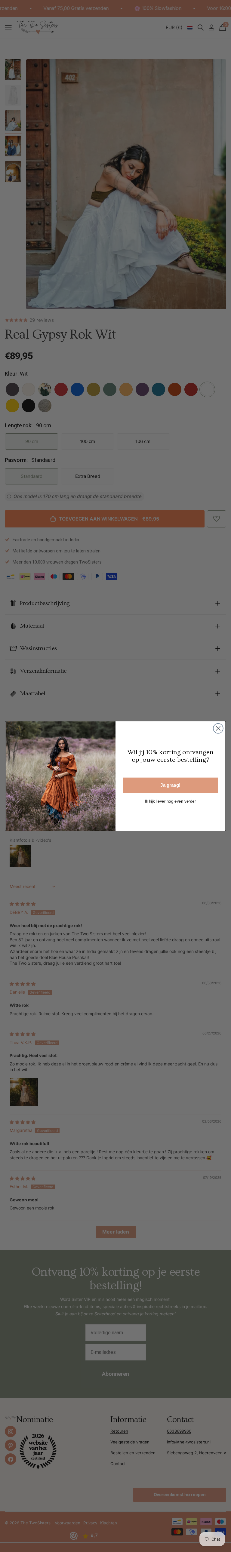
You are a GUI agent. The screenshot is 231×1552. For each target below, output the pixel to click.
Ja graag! (170, 784)
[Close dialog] (218, 728)
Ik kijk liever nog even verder (170, 801)
